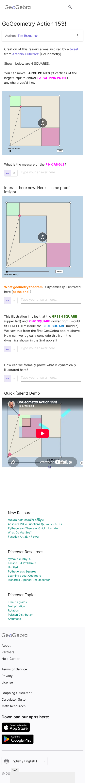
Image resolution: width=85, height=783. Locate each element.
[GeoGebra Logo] (18, 7)
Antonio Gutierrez (25, 54)
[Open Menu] (78, 7)
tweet (74, 49)
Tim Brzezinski (28, 36)
